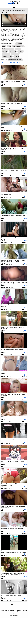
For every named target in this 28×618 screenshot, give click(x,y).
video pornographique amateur (15, 59)
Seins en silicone (15, 53)
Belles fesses (19, 43)
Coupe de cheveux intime (18, 46)
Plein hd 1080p (12, 51)
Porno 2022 (20, 51)
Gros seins (18, 48)
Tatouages (16, 56)
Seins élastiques (5, 53)
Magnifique (4, 51)
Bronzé (4, 46)
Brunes (9, 46)
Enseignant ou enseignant (8, 48)
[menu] (14, 6)
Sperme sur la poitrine (7, 56)
